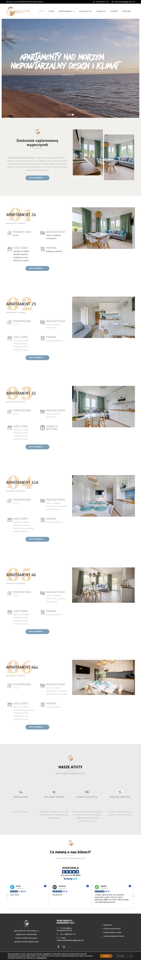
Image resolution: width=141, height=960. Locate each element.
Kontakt (126, 11)
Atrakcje (101, 11)
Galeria (114, 11)
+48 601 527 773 (101, 2)
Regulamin (107, 925)
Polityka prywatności (112, 928)
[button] (133, 896)
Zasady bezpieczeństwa (113, 936)
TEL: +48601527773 (67, 934)
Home (41, 11)
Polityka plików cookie (112, 932)
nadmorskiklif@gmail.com (124, 2)
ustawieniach (42, 958)
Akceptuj (106, 956)
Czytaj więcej (36, 178)
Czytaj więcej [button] (100, 905)
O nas (51, 11)
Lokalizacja (85, 11)
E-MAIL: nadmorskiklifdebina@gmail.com (70, 939)
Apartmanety (66, 11)
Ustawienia (121, 956)
